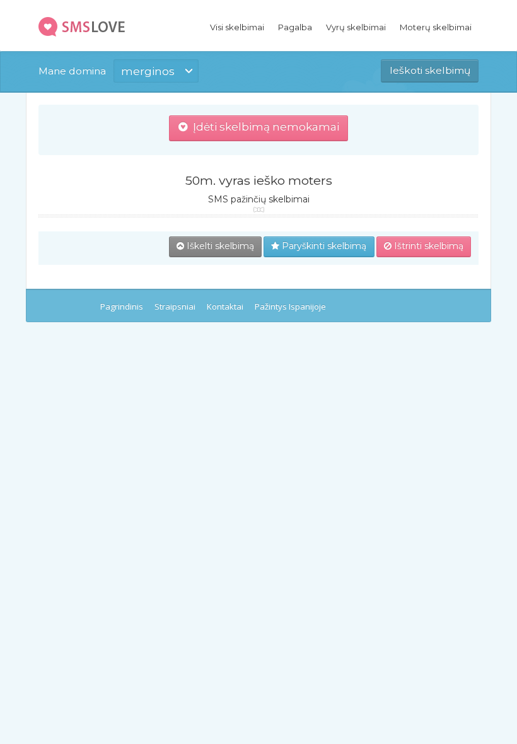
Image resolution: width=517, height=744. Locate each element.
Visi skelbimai (237, 27)
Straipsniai (174, 306)
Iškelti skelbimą (219, 246)
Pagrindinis (121, 306)
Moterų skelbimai (436, 27)
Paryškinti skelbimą (322, 246)
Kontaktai (225, 306)
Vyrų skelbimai (356, 27)
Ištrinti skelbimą (427, 246)
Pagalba (295, 27)
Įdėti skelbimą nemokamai (263, 126)
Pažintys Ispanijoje (290, 306)
